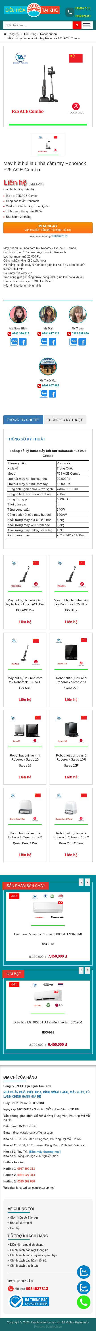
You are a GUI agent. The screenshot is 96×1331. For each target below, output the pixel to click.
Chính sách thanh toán (24, 1265)
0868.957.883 (50, 385)
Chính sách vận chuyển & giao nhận (33, 1255)
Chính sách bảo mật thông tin (29, 1250)
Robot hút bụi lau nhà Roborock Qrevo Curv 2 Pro (25, 837)
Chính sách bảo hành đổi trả (28, 1260)
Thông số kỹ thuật (65, 420)
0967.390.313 (20, 333)
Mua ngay (48, 227)
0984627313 (82, 8)
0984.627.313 (50, 333)
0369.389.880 (80, 333)
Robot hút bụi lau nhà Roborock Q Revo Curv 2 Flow (71, 837)
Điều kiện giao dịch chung (26, 1244)
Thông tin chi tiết (23, 420)
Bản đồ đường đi (21, 1222)
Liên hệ (14, 1228)
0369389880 (82, 16)
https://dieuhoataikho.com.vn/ (35, 1187)
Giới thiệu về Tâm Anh (24, 1217)
